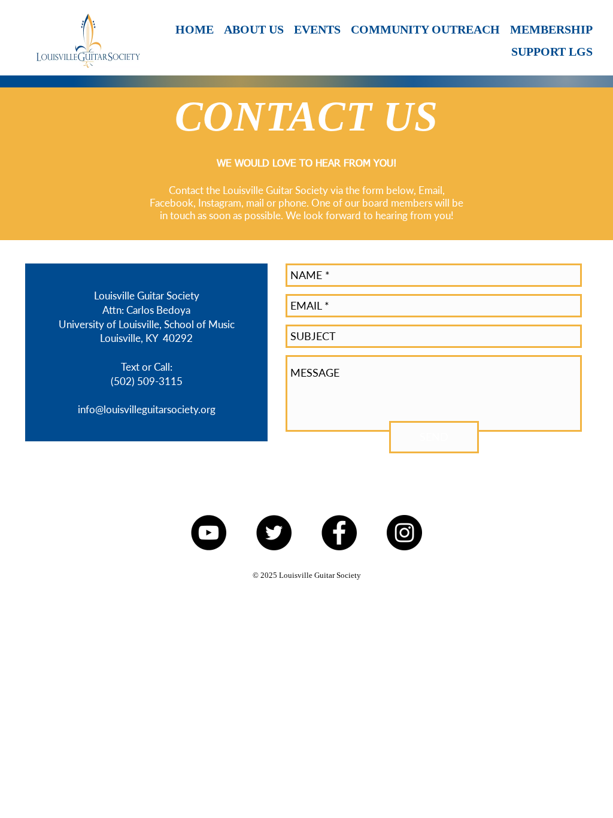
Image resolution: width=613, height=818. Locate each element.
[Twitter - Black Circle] (274, 532)
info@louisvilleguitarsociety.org (147, 409)
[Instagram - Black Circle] (404, 532)
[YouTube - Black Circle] (208, 532)
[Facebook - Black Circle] (339, 532)
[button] (316, 30)
